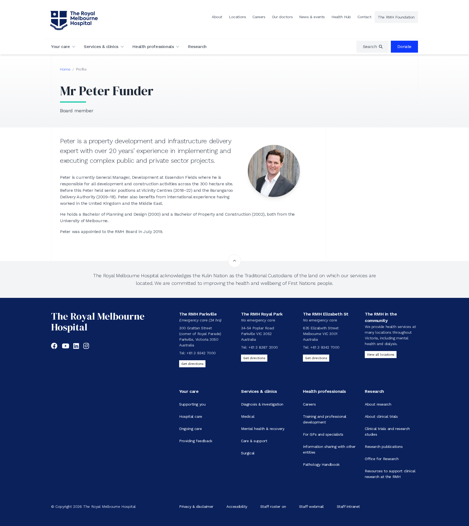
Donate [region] (404, 46)
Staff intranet (348, 506)
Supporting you (192, 404)
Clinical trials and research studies (387, 431)
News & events (312, 17)
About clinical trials (381, 416)
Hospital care (190, 416)
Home (65, 69)
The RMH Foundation (396, 17)
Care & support (254, 441)
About (217, 17)
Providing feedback (195, 441)
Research (197, 46)
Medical (247, 416)
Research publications (384, 446)
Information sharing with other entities (329, 449)
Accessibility (236, 506)
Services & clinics (101, 46)
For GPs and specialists (323, 434)
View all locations (380, 354)
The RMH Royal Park (262, 314)
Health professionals (153, 46)
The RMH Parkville (198, 314)
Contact (364, 17)
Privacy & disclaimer (196, 506)
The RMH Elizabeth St (325, 314)
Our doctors (282, 17)
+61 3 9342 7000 (201, 353)
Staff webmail (311, 506)
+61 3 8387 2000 (263, 347)
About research (378, 404)
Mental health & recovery (262, 428)
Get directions (192, 364)
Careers (258, 17)
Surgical (248, 453)
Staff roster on (273, 506)
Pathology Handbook (321, 464)
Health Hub (341, 17)
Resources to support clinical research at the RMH (390, 474)
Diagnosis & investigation (262, 404)
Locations (237, 17)
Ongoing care (190, 428)
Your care (60, 46)
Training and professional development (324, 419)
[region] (372, 47)
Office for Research (381, 459)
